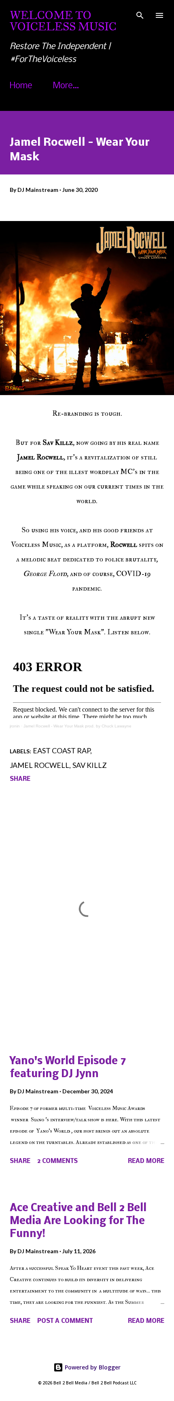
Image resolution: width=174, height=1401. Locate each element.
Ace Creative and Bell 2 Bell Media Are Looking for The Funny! (78, 1221)
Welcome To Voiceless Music (63, 21)
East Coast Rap (61, 750)
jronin (15, 726)
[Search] (140, 14)
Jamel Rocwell (39, 765)
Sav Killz (89, 765)
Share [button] (20, 779)
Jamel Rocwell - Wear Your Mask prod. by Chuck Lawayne (77, 726)
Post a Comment (65, 1321)
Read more (146, 1161)
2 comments (57, 1161)
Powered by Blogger (92, 1367)
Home (21, 86)
